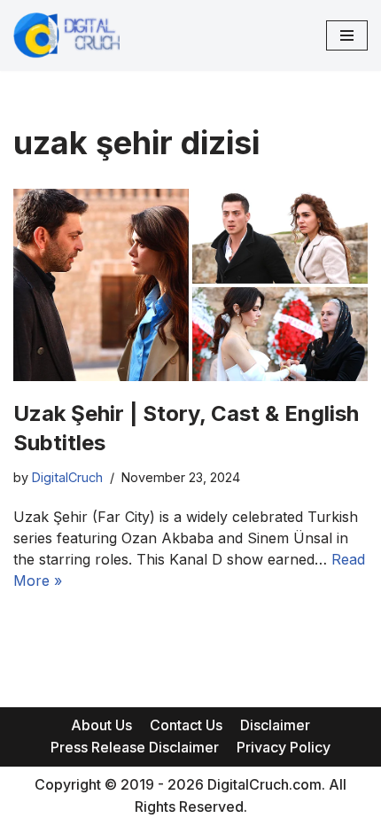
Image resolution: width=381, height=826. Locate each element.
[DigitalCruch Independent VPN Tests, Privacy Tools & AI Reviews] (66, 35)
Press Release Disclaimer (135, 747)
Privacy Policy (283, 747)
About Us (101, 725)
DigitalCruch (67, 477)
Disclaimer (275, 725)
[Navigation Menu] (347, 35)
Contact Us (186, 725)
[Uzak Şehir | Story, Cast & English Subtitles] (190, 284)
